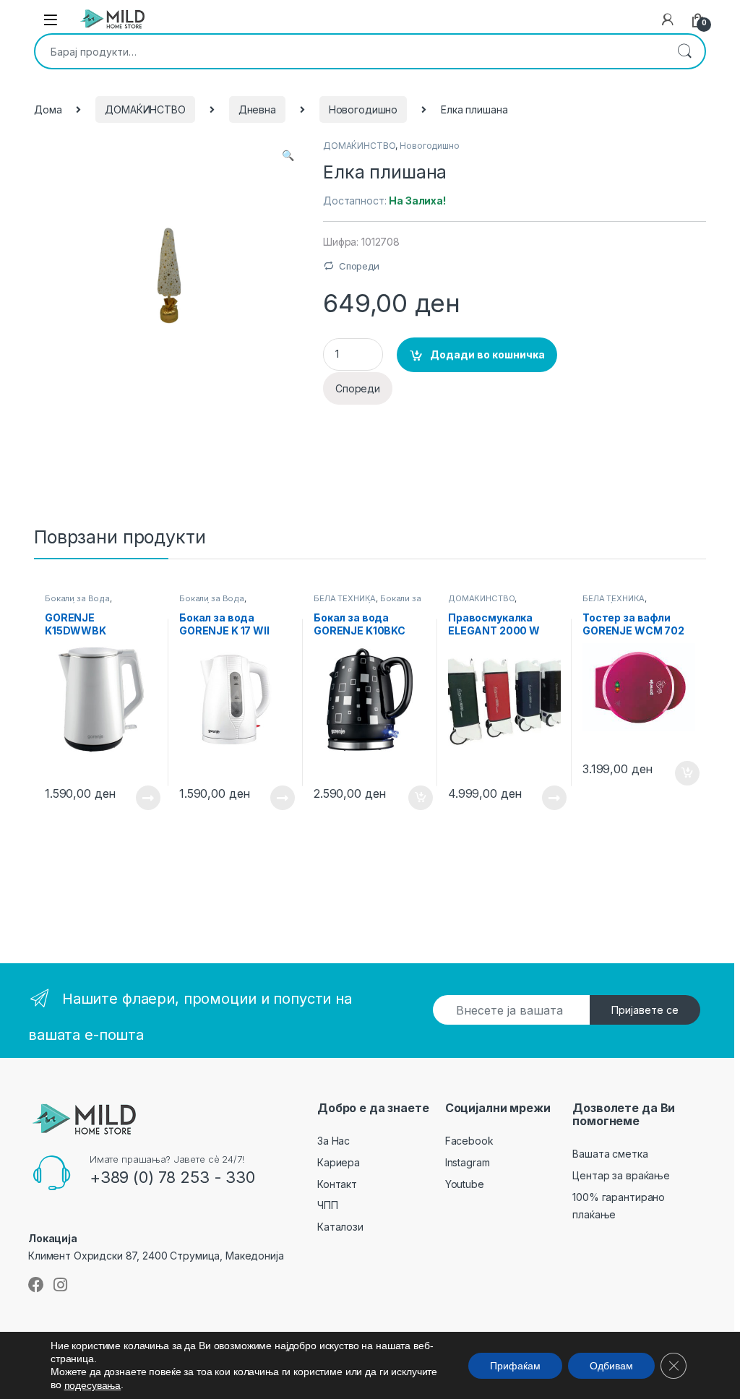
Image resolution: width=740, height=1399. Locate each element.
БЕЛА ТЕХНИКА (345, 598)
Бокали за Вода (77, 598)
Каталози (340, 1227)
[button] (288, 155)
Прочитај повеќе (138, 797)
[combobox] (349, 51)
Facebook (469, 1141)
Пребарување (684, 51)
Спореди (359, 266)
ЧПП (327, 1205)
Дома (47, 109)
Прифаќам (515, 1365)
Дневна (257, 109)
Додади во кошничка (487, 354)
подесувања (92, 1385)
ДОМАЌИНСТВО (145, 109)
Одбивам (611, 1365)
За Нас (333, 1141)
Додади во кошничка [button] (409, 797)
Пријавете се (645, 1010)
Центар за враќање (621, 1175)
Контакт (337, 1184)
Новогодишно (363, 109)
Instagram (467, 1162)
